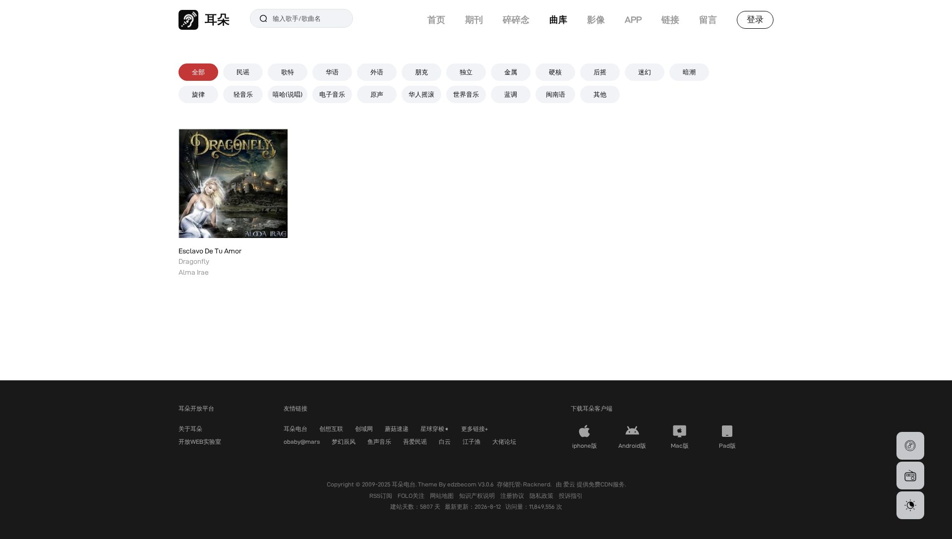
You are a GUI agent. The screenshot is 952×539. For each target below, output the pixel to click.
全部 (198, 71)
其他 (600, 94)
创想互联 (331, 428)
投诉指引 (571, 495)
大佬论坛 (504, 441)
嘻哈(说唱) (287, 94)
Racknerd (536, 484)
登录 (755, 19)
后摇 (600, 71)
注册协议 (513, 495)
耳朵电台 (295, 428)
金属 (510, 71)
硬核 (555, 71)
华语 (332, 71)
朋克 (421, 71)
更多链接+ (474, 428)
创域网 (364, 428)
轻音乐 (243, 94)
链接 (670, 19)
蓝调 (510, 94)
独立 (466, 71)
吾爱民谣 (415, 441)
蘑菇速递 (397, 428)
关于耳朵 (190, 428)
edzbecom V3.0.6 (470, 484)
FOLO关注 (412, 495)
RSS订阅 (381, 495)
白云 (445, 441)
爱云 (570, 484)
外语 (376, 71)
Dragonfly (193, 261)
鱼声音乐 (379, 441)
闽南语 (555, 94)
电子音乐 (332, 94)
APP (633, 19)
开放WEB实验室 (199, 441)
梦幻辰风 (344, 441)
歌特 (287, 71)
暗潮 (689, 71)
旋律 (198, 94)
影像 (596, 19)
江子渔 (471, 441)
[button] (910, 446)
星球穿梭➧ (434, 428)
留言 (708, 19)
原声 (376, 94)
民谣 (243, 71)
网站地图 (442, 495)
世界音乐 (466, 94)
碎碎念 (516, 19)
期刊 (474, 19)
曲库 (558, 19)
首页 (436, 19)
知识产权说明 (477, 495)
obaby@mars (302, 441)
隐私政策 (542, 495)
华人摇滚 (421, 94)
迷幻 (644, 71)
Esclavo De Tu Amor (209, 251)
